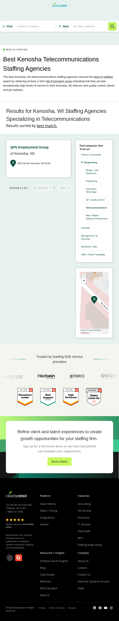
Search (112, 26)
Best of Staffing (103, 76)
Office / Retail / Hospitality (93, 254)
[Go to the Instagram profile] (111, 608)
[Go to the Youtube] (100, 608)
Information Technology (91, 190)
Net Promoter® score (59, 81)
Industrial (85, 228)
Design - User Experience (92, 171)
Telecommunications (96, 207)
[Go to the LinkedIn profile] (94, 608)
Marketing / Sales (89, 246)
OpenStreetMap (95, 330)
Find (9, 26)
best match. (47, 125)
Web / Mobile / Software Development (96, 217)
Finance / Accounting (91, 154)
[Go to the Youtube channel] (106, 608)
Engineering (91, 181)
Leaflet (83, 330)
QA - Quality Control (95, 200)
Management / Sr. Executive (89, 237)
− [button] (84, 281)
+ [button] (84, 276)
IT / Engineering (89, 162)
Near (66, 26)
